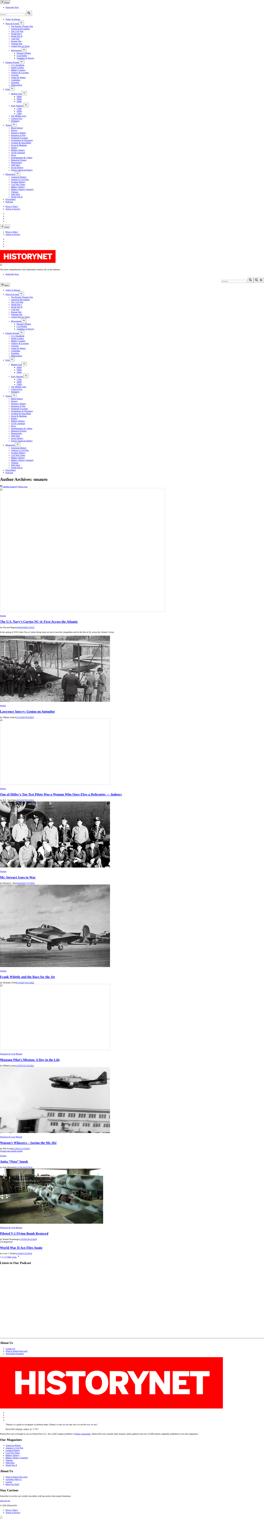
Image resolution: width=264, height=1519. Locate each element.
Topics (8, 125)
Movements (16, 50)
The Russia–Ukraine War (22, 26)
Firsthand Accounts (19, 138)
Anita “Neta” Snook (14, 1161)
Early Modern (17, 106)
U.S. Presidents (17, 65)
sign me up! (5, 1501)
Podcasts (9, 202)
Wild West (15, 165)
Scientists (15, 82)
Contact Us (10, 1349)
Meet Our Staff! (12, 1484)
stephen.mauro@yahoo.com (14, 487)
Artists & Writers (18, 77)
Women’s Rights (23, 53)
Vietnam (14, 192)
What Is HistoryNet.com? (17, 1351)
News (13, 155)
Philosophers (16, 85)
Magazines (10, 174)
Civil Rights (21, 55)
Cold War (15, 39)
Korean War (16, 41)
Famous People (12, 62)
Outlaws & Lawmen (20, 72)
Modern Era (16, 94)
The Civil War (17, 31)
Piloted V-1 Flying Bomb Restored (24, 1233)
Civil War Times (18, 184)
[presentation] (21, 23)
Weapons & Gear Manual (11, 1054)
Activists (15, 75)
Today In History (13, 19)
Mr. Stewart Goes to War (18, 877)
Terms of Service (13, 209)
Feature (3, 871)
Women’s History (18, 133)
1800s (19, 101)
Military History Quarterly (22, 189)
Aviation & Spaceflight (21, 143)
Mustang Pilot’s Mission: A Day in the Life (30, 1060)
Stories (3, 616)
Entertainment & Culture (21, 157)
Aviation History (18, 182)
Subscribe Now (12, 7)
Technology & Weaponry (22, 140)
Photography (16, 162)
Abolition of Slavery (25, 58)
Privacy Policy (12, 206)
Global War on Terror (20, 46)
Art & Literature (18, 153)
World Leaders (17, 67)
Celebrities (15, 80)
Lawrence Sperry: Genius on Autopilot (27, 711)
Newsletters (11, 199)
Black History (17, 128)
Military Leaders (18, 70)
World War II (16, 36)
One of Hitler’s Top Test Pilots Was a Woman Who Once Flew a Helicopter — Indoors (61, 794)
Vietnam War (16, 44)
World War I (16, 34)
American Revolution (20, 29)
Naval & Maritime (19, 145)
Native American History (22, 170)
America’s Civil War (20, 179)
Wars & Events (12, 23)
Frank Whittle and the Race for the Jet (27, 977)
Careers (9, 1482)
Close (6, 3)
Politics (14, 148)
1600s (19, 111)
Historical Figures (18, 160)
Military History (18, 150)
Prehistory (15, 121)
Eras (7, 89)
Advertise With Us (14, 1479)
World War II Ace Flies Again (21, 1247)
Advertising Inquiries (15, 1353)
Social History (17, 167)
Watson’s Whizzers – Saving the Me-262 (28, 1143)
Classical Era (16, 118)
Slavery (14, 130)
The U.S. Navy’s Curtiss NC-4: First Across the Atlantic (39, 621)
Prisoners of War (18, 135)
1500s (19, 113)
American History (19, 177)
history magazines (83, 1434)
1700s (19, 108)
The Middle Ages (18, 116)
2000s (19, 96)
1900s (19, 99)
